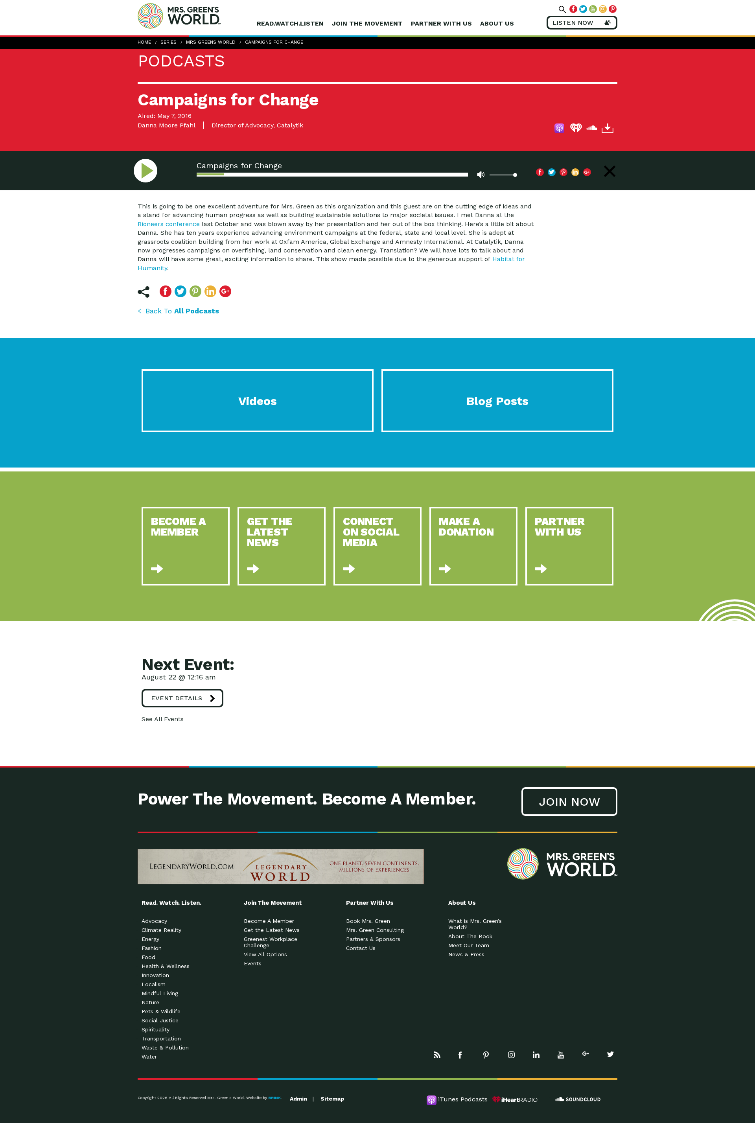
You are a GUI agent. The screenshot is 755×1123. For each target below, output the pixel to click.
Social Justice (160, 1020)
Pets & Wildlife (161, 1011)
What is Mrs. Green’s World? (475, 924)
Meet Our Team (468, 945)
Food (148, 957)
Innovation (155, 975)
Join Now (569, 801)
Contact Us (361, 948)
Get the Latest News (272, 930)
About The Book (470, 936)
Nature (150, 1002)
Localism (154, 984)
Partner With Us (441, 23)
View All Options (265, 954)
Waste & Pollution (165, 1047)
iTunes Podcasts (463, 1099)
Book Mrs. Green (368, 921)
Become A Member (269, 921)
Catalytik (290, 125)
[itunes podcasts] (560, 129)
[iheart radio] (576, 129)
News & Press (466, 954)
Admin (298, 1098)
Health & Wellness (166, 966)
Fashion (152, 948)
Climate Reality (161, 930)
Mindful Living (160, 993)
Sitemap (332, 1098)
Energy (150, 939)
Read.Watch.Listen (290, 23)
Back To (182, 311)
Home (144, 42)
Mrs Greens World (196, 16)
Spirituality (155, 1029)
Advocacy (154, 921)
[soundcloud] (592, 129)
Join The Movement (367, 23)
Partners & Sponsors (373, 939)
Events (252, 963)
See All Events (163, 719)
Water (149, 1056)
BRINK (274, 1097)
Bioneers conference (169, 224)
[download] (607, 129)
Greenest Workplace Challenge (270, 942)
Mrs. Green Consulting (375, 930)
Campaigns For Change (274, 42)
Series (168, 42)
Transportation (161, 1038)
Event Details (176, 698)
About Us (497, 23)
